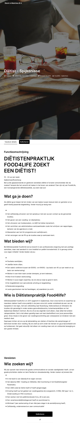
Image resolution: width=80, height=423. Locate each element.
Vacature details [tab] (11, 142)
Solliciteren (40, 414)
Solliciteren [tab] (24, 142)
